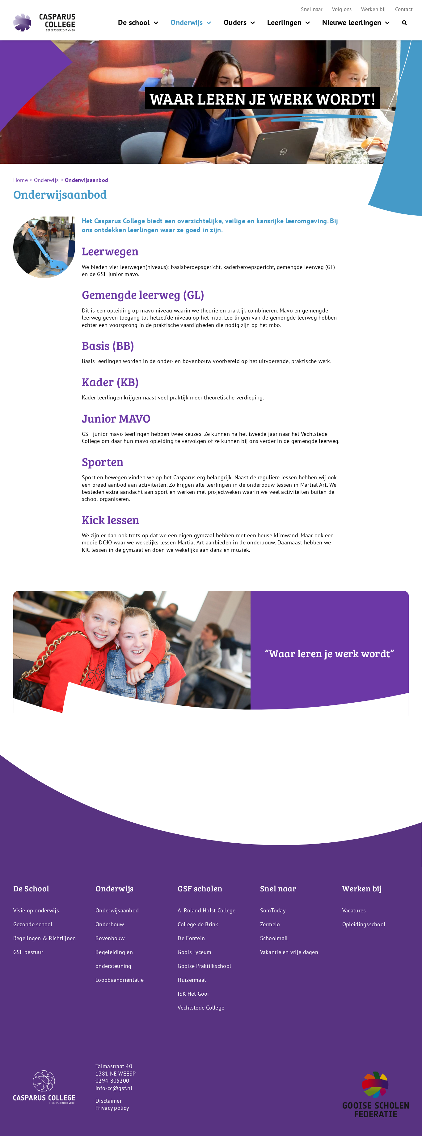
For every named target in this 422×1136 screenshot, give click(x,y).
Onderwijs (46, 180)
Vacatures (354, 910)
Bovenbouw (109, 938)
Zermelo (270, 924)
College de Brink (198, 924)
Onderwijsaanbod (117, 910)
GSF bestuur (28, 952)
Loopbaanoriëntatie (119, 979)
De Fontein (191, 938)
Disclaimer (108, 1100)
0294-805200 (112, 1080)
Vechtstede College (201, 1007)
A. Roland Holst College (206, 910)
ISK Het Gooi (193, 993)
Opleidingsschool (363, 924)
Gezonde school (33, 924)
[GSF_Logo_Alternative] (376, 1074)
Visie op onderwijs (36, 910)
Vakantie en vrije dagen (289, 952)
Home (20, 180)
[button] (404, 22)
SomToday (272, 910)
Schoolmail (274, 938)
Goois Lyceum (194, 952)
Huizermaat (192, 979)
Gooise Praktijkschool (204, 965)
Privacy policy (112, 1107)
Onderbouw (109, 924)
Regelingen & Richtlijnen (44, 938)
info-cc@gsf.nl (113, 1088)
